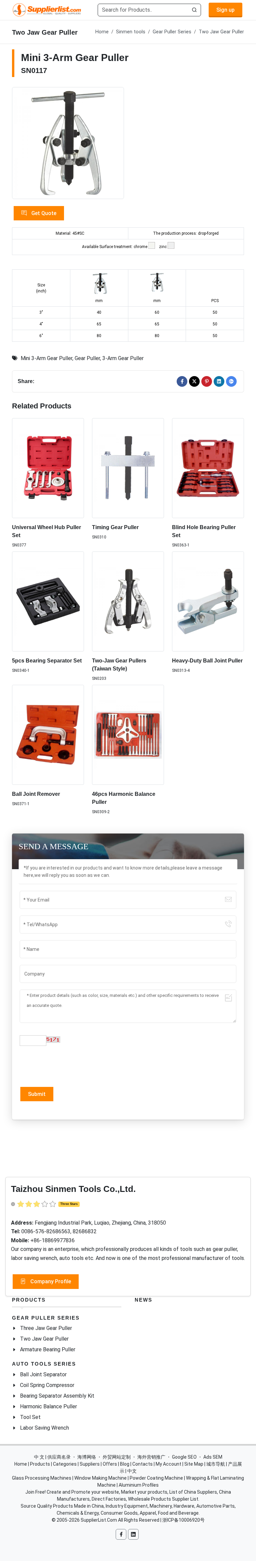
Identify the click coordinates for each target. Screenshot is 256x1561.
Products (29, 1300)
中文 (132, 1471)
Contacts (142, 1464)
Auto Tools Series (44, 1364)
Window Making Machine (100, 1478)
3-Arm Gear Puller (123, 358)
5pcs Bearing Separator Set (47, 660)
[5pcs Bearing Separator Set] (48, 601)
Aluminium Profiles (139, 1485)
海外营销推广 (151, 1457)
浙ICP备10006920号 (183, 1520)
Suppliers (90, 1464)
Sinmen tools (130, 32)
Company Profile (50, 1281)
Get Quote (43, 213)
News (143, 1300)
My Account (168, 1464)
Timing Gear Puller (115, 527)
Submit (37, 1094)
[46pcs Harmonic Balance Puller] (128, 734)
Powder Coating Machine (156, 1478)
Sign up (225, 10)
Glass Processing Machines (41, 1478)
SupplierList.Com (99, 1520)
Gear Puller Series (172, 32)
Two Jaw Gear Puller (221, 32)
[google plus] (231, 381)
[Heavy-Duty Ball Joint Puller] (208, 601)
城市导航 (215, 1464)
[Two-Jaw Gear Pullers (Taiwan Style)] (128, 601)
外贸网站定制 (117, 1457)
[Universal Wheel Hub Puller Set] (48, 468)
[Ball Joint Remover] (48, 734)
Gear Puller (87, 358)
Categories (65, 1464)
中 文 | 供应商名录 (52, 1457)
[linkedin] (219, 381)
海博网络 (86, 1457)
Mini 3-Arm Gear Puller (46, 358)
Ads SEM (212, 1457)
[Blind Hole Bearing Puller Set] (208, 468)
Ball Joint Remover (36, 794)
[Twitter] (194, 381)
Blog (124, 1464)
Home (102, 32)
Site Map (193, 1464)
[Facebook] (182, 381)
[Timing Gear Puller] (128, 468)
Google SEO (184, 1457)
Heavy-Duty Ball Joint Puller (207, 660)
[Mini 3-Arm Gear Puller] (68, 143)
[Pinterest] (206, 381)
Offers (110, 1464)
